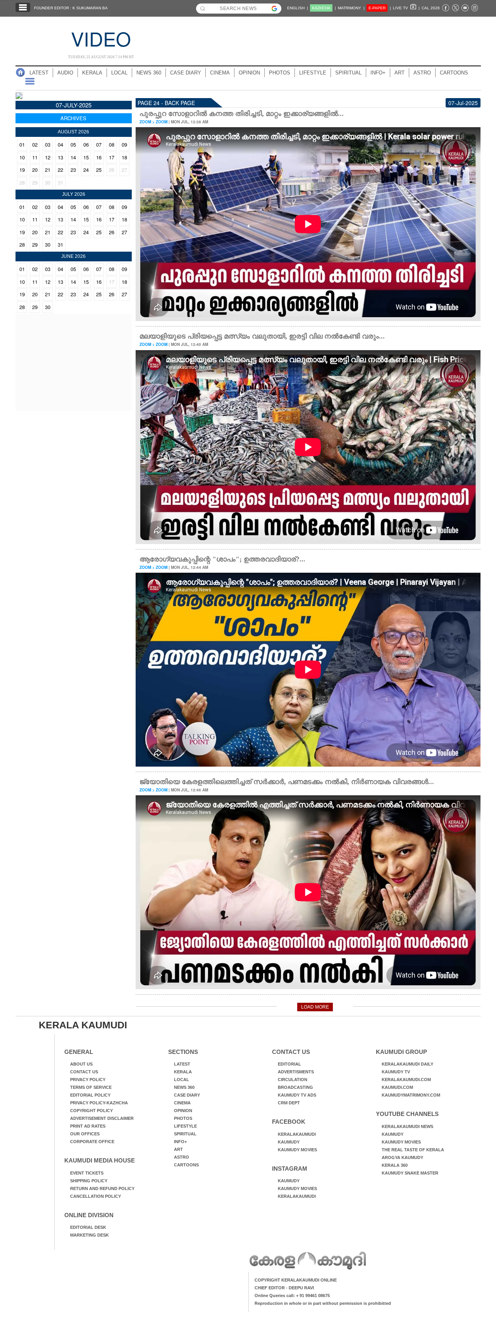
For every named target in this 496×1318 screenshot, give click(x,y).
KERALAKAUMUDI (297, 1134)
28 (22, 182)
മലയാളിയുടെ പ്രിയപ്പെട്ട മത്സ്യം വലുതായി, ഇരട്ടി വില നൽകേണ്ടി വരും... (262, 336)
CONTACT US (84, 1071)
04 (60, 144)
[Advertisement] (333, 38)
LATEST (38, 73)
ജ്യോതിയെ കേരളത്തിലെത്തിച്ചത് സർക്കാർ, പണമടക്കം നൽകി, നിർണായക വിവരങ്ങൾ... (287, 782)
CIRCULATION (292, 1079)
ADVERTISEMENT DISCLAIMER (102, 1118)
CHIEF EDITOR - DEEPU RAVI (284, 1287)
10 (22, 157)
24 (86, 169)
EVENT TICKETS (86, 1173)
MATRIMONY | (351, 8)
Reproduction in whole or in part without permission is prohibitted (323, 1303)
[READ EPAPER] (19, 97)
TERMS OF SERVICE (91, 1087)
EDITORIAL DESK (88, 1227)
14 (73, 157)
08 (111, 144)
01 (22, 144)
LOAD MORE (315, 1007)
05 (73, 144)
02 (35, 144)
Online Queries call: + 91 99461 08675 (292, 1295)
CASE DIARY (185, 73)
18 (124, 157)
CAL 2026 (431, 8)
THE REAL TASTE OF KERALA (413, 1149)
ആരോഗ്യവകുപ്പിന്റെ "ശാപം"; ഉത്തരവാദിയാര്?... (222, 559)
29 (35, 182)
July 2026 (73, 194)
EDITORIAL (289, 1064)
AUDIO (65, 73)
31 (60, 182)
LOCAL (119, 73)
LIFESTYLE (312, 73)
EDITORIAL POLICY (90, 1095)
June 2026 (73, 256)
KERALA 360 (395, 1165)
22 (60, 169)
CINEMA (220, 73)
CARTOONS (454, 73)
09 (124, 144)
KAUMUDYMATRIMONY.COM (411, 1095)
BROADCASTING (295, 1087)
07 (99, 144)
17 (111, 157)
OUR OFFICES (85, 1133)
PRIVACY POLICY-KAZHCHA (99, 1102)
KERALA (92, 73)
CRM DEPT (289, 1102)
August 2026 (73, 132)
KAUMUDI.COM (397, 1087)
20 (35, 169)
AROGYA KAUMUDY (402, 1157)
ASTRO (422, 73)
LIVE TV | (406, 8)
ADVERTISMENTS (296, 1071)
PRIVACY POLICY (87, 1079)
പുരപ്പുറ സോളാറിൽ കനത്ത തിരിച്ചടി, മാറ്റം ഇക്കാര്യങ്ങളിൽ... (242, 114)
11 (35, 157)
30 (47, 182)
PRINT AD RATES (87, 1126)
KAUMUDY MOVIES (297, 1149)
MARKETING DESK (89, 1235)
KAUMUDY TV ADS (297, 1095)
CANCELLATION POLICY (95, 1196)
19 (22, 169)
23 (73, 169)
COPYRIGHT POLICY (91, 1110)
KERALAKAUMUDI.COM (406, 1079)
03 (47, 144)
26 (111, 169)
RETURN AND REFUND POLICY (102, 1188)
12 (47, 157)
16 (99, 157)
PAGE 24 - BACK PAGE (166, 103)
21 (47, 169)
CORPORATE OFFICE (92, 1141)
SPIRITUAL (348, 73)
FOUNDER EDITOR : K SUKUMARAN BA (71, 8)
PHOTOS (279, 73)
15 (86, 157)
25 (99, 169)
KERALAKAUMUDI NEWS (407, 1126)
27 (124, 169)
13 (60, 157)
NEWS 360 (148, 73)
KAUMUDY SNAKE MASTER (410, 1173)
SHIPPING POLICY (88, 1180)
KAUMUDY (289, 1142)
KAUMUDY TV (396, 1071)
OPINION (249, 73)
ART (399, 73)
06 (86, 144)
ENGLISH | (297, 8)
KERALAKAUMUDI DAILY (407, 1064)
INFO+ (378, 73)
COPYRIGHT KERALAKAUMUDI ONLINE (296, 1280)
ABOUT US (81, 1064)
